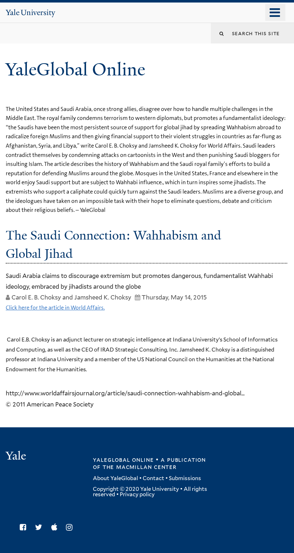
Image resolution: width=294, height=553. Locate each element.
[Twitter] (40, 527)
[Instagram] (71, 527)
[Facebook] (25, 527)
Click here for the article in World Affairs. (55, 307)
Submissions (185, 478)
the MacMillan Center (139, 466)
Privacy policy (137, 494)
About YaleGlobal (115, 478)
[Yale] (17, 456)
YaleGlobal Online (75, 69)
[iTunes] (56, 527)
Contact (153, 478)
